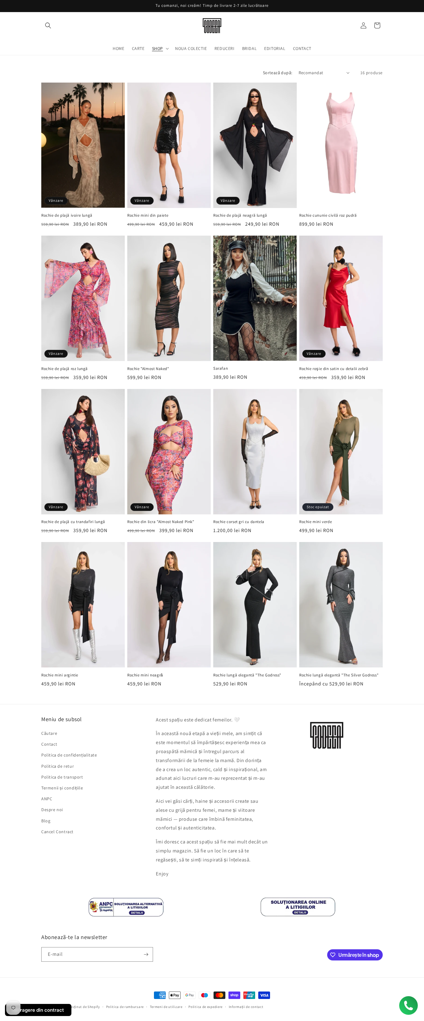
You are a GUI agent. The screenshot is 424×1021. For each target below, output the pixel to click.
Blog (45, 821)
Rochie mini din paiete (147, 215)
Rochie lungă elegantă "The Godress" (247, 675)
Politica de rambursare (125, 1007)
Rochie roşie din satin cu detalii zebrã (333, 368)
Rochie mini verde (315, 521)
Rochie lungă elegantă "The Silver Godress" (338, 675)
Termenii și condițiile (62, 788)
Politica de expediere (205, 1007)
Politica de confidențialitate (69, 755)
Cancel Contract (57, 831)
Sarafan (220, 368)
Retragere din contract (38, 1010)
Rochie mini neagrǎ (145, 675)
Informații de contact (246, 1007)
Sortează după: (277, 72)
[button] (48, 25)
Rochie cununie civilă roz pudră (328, 215)
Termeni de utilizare (166, 1007)
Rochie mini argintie (59, 675)
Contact (49, 744)
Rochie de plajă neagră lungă (240, 215)
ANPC (46, 799)
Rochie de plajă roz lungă (64, 368)
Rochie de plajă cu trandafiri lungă (73, 521)
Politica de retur (57, 766)
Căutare (49, 733)
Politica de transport (62, 777)
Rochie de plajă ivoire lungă (66, 215)
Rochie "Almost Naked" (148, 368)
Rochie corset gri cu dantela (238, 521)
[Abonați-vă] (146, 954)
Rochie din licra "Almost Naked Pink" (160, 521)
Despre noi (52, 809)
